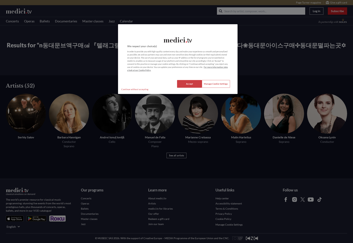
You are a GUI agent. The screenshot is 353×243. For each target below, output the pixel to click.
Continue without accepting (135, 89)
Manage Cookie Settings (216, 84)
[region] (178, 59)
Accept (189, 84)
